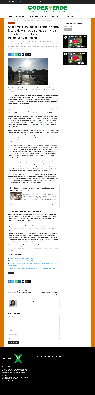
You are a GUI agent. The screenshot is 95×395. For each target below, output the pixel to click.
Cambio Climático (15, 20)
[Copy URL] (29, 54)
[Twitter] (24, 1)
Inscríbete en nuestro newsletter (73, 23)
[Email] (23, 54)
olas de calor (17, 272)
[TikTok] (20, 1)
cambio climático (46, 122)
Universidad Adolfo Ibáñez (27, 272)
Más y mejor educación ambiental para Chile (21, 261)
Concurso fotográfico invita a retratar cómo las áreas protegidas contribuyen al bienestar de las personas (15, 370)
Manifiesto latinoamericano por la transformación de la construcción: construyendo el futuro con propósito (50, 292)
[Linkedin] (16, 1)
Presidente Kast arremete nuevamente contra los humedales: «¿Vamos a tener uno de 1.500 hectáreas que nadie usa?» (15, 374)
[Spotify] (48, 356)
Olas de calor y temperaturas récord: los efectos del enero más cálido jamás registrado (32, 268)
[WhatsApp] (16, 54)
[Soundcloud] (45, 356)
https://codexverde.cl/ (22, 303)
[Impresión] (26, 54)
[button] (85, 16)
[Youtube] (27, 1)
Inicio (9, 20)
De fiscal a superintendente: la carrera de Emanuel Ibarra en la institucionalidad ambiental (15, 378)
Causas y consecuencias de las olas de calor (21, 258)
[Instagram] (13, 1)
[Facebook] (9, 1)
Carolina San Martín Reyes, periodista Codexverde (21, 50)
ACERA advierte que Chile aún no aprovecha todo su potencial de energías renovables (14, 381)
